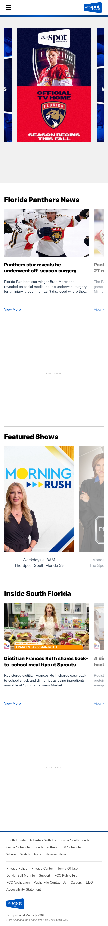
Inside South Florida (74, 840)
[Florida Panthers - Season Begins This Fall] (54, 86)
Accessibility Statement (23, 889)
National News (55, 854)
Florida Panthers (46, 847)
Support (44, 875)
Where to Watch (18, 854)
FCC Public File (66, 875)
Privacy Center (42, 868)
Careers (76, 882)
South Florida (16, 840)
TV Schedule (71, 847)
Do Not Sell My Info (20, 875)
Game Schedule (18, 847)
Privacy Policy (16, 868)
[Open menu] (9, 7)
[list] (54, 102)
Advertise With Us (43, 840)
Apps (37, 854)
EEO (89, 882)
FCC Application (18, 882)
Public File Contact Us (50, 882)
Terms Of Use (67, 868)
